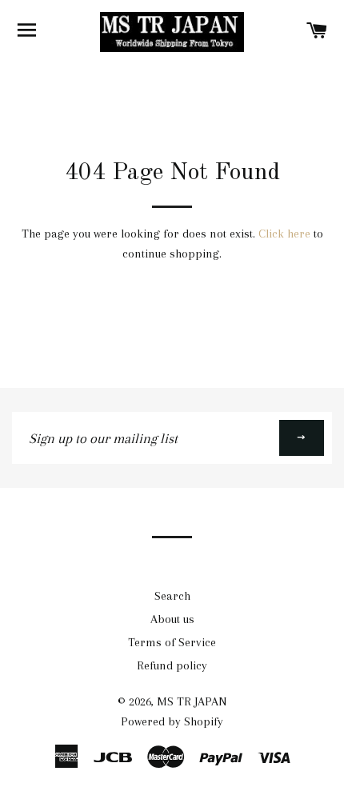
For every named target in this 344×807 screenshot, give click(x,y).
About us (172, 619)
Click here (284, 233)
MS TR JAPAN (191, 701)
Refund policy (172, 665)
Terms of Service (172, 642)
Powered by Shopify (172, 721)
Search (172, 596)
